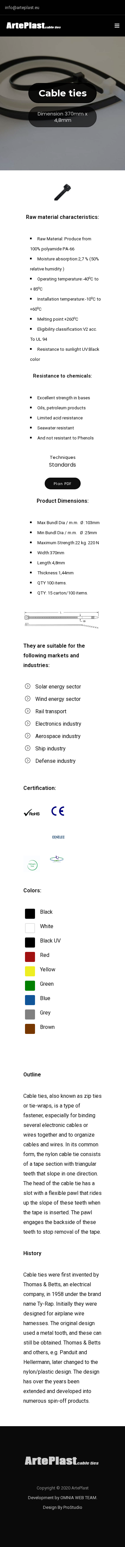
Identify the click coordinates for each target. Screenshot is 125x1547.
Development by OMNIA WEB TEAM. (62, 1497)
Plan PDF (63, 483)
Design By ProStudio (62, 1507)
